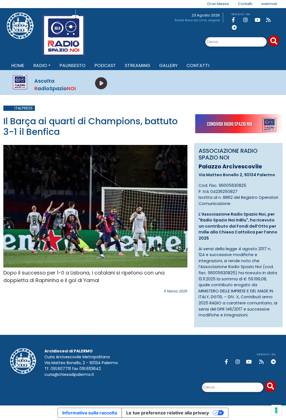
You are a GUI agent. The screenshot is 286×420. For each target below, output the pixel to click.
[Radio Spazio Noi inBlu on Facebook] (237, 20)
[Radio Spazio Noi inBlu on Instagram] (248, 20)
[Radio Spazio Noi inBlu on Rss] (271, 20)
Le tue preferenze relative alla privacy (167, 413)
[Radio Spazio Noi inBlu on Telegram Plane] (237, 27)
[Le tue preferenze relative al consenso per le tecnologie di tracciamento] (276, 410)
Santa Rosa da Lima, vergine (197, 20)
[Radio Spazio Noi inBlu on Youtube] (259, 20)
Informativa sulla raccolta (89, 413)
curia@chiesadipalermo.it (69, 374)
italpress (24, 108)
